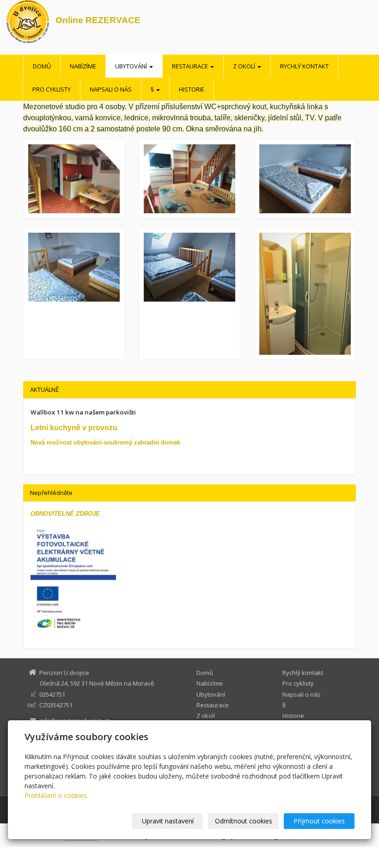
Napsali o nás (111, 89)
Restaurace (190, 66)
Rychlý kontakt (304, 66)
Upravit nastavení (168, 820)
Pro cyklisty (51, 89)
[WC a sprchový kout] (305, 294)
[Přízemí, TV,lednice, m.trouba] (189, 178)
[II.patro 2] (74, 294)
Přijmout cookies (319, 820)
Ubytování (131, 66)
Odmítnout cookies (243, 820)
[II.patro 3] (189, 294)
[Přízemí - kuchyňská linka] (74, 178)
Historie (191, 89)
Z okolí (245, 66)
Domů (42, 66)
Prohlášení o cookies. (56, 795)
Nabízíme (83, 66)
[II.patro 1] (305, 178)
